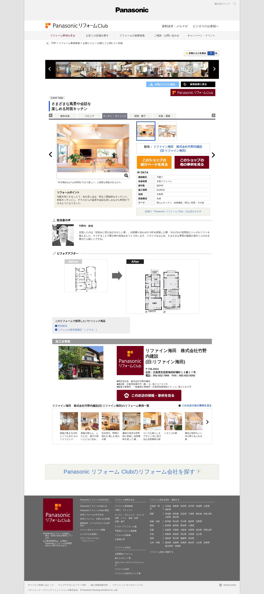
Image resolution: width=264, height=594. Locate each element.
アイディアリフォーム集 (126, 526)
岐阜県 (168, 525)
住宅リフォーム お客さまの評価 (95, 519)
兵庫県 (191, 530)
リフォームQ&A (122, 569)
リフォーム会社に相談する (161, 552)
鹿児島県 (169, 546)
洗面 (130, 518)
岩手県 (191, 506)
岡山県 (183, 534)
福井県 (191, 521)
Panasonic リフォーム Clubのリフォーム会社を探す (129, 472)
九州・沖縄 (155, 542)
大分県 (199, 542)
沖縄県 (178, 546)
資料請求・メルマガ (175, 26)
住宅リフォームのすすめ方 (92, 515)
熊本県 (191, 542)
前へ (50, 69)
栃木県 (176, 517)
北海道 (168, 506)
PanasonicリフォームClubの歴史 (94, 510)
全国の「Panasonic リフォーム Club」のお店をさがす (173, 211)
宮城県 (199, 506)
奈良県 (199, 530)
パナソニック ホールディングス (127, 585)
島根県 (176, 534)
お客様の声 (120, 539)
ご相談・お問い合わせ (166, 35)
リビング (89, 116)
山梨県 (168, 517)
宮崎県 (207, 542)
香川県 (176, 538)
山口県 (199, 534)
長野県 (199, 521)
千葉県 (191, 514)
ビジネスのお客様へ (206, 26)
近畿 (152, 530)
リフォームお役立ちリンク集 (128, 573)
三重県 (191, 525)
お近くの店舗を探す (97, 35)
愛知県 (183, 525)
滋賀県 (168, 530)
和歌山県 (208, 530)
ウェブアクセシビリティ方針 (72, 585)
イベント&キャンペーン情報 (92, 530)
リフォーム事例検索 (69, 43)
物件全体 (65, 116)
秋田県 (183, 506)
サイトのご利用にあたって (41, 585)
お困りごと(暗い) (106, 43)
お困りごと (88, 43)
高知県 (191, 538)
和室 (136, 518)
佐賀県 (176, 542)
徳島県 (168, 538)
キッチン (119, 515)
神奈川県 (208, 514)
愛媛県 (183, 538)
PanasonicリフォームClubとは (93, 506)
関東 (152, 514)
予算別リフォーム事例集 (126, 531)
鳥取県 (168, 534)
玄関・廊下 (140, 116)
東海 (152, 525)
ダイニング (130, 515)
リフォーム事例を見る (62, 35)
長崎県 (183, 542)
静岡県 (176, 525)
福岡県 (168, 542)
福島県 (168, 509)
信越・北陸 (155, 521)
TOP (53, 43)
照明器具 (62, 326)
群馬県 (176, 514)
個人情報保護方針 (99, 585)
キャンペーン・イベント (201, 35)
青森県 (176, 506)
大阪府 (183, 530)
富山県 (176, 521)
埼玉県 (183, 514)
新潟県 (168, 521)
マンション (128, 510)
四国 (152, 538)
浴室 (117, 518)
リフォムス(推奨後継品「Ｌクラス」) (77, 329)
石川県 (183, 521)
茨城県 (168, 514)
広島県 (191, 534)
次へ (214, 69)
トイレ (124, 518)
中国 (152, 534)
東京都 (199, 514)
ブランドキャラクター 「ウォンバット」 (90, 539)
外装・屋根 (164, 116)
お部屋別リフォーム (124, 554)
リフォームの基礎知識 (132, 35)
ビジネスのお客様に (89, 534)
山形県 (207, 506)
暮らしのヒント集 (123, 558)
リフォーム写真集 (123, 535)
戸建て (118, 510)
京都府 (176, 530)
